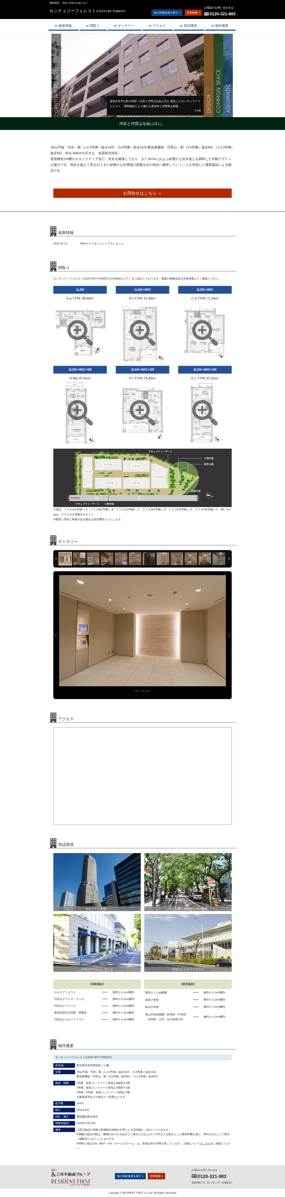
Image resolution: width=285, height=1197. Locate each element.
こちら (207, 1143)
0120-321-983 (223, 13)
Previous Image (56, 635)
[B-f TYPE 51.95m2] (142, 361)
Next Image (229, 635)
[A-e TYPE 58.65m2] (80, 361)
